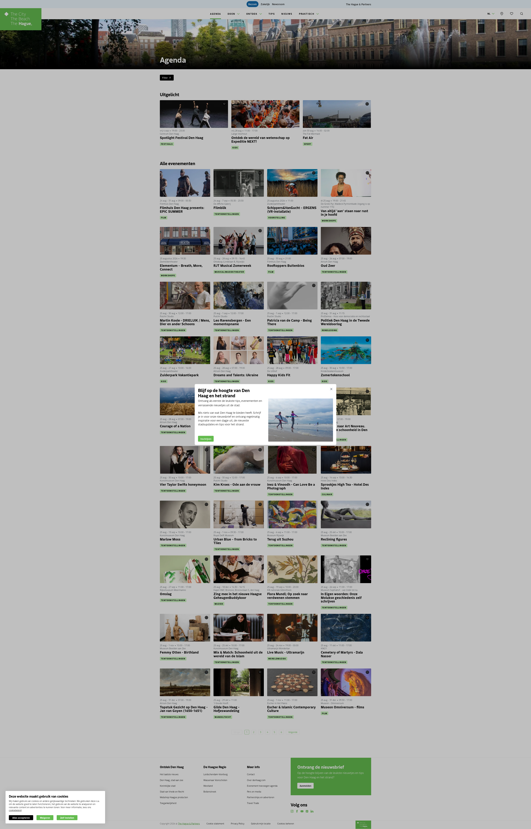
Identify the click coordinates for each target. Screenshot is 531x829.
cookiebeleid (15, 810)
